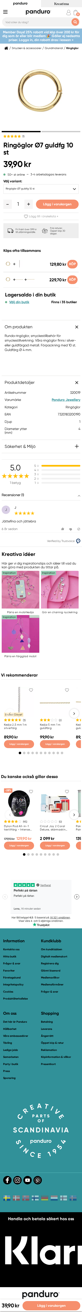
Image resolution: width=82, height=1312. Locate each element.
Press (6, 1071)
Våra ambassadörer (15, 1035)
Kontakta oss (11, 949)
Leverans (46, 1028)
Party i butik (10, 1064)
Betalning (47, 1021)
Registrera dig (50, 963)
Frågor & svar (11, 963)
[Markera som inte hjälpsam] (71, 529)
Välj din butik (19, 302)
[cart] (75, 12)
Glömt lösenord (50, 970)
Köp (72, 264)
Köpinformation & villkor (56, 1056)
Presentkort (48, 1064)
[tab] (21, 131)
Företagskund (12, 977)
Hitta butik (9, 956)
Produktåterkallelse (15, 998)
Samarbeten (11, 1056)
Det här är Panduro (15, 1021)
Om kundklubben (51, 949)
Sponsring (9, 1078)
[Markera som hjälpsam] (63, 529)
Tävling (7, 1042)
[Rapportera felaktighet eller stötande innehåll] (78, 529)
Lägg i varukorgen (57, 204)
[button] (7, 204)
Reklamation (49, 1050)
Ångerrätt (47, 1035)
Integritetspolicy (13, 984)
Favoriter (9, 970)
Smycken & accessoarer (26, 48)
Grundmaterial (54, 48)
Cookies (8, 991)
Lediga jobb (10, 1050)
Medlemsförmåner (52, 984)
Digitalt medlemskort (54, 956)
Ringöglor (72, 48)
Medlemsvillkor (50, 977)
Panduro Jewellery (66, 400)
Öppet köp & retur (52, 1042)
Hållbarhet (9, 1028)
